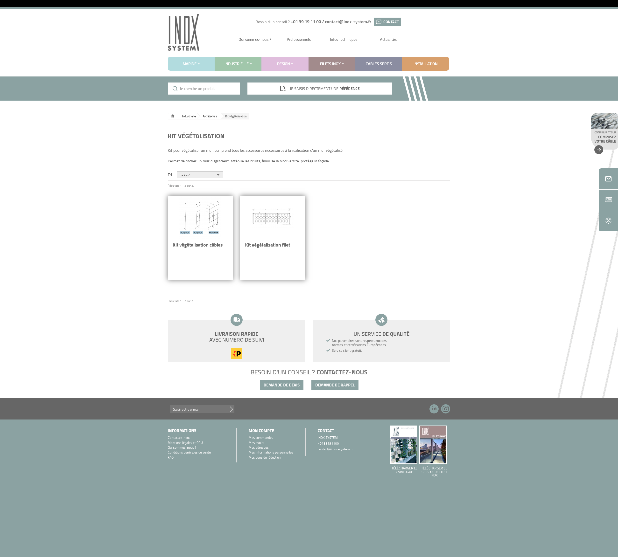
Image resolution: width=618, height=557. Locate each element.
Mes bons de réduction (265, 457)
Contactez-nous (179, 438)
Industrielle (189, 116)
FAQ (171, 457)
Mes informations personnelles (271, 452)
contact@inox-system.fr (348, 21)
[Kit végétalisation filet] (273, 218)
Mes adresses (259, 448)
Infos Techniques (343, 39)
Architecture (210, 116)
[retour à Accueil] (172, 116)
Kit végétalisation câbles (198, 244)
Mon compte (261, 430)
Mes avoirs (256, 443)
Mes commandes (261, 438)
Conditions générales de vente (189, 452)
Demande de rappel (335, 385)
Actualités (388, 39)
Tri (170, 174)
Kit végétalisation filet (267, 244)
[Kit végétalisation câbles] (200, 218)
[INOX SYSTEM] (183, 32)
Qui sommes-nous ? (255, 39)
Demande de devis (282, 385)
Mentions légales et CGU (185, 443)
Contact (391, 21)
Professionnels (299, 39)
